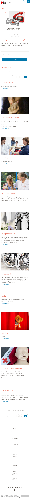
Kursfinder (5, 158)
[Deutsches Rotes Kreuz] (4, 3)
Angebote (15, 454)
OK (24, 495)
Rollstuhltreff (6, 274)
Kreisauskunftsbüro (9, 390)
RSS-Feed (15, 478)
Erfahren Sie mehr (22, 497)
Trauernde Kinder (8, 193)
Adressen (15, 469)
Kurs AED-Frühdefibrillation (11, 368)
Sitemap (15, 473)
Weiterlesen (6, 88)
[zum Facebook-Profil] (14, 490)
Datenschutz (15, 475)
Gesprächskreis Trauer (10, 118)
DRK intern (15, 480)
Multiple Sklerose (8, 234)
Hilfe (15, 468)
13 (21, 77)
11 (14, 77)
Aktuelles (15, 456)
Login (3, 296)
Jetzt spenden (15, 431)
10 (10, 77)
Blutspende (15, 444)
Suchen (15, 59)
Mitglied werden (15, 441)
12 (18, 77)
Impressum (15, 476)
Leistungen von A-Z (15, 458)
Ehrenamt (15, 442)
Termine (4, 333)
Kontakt (15, 471)
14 (25, 77)
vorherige (10, 75)
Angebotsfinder (7, 82)
